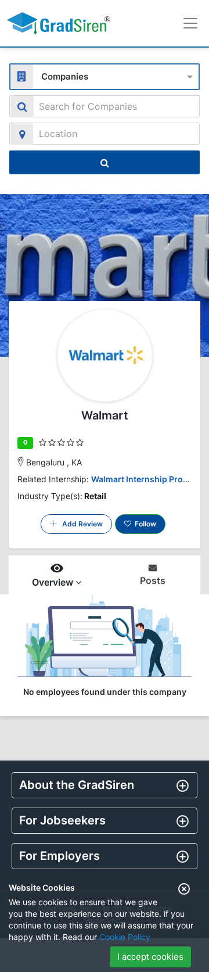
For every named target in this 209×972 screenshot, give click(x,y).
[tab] (104, 785)
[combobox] (104, 75)
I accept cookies (150, 956)
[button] (104, 785)
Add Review (80, 523)
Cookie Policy (124, 937)
